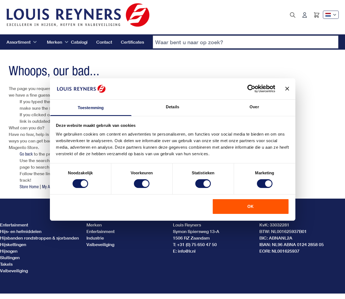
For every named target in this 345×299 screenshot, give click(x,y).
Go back (26, 153)
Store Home (29, 186)
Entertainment (14, 224)
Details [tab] (172, 106)
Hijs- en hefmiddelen (20, 231)
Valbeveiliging (14, 270)
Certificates (132, 41)
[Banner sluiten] (287, 89)
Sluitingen (10, 257)
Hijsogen (8, 250)
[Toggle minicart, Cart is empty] (316, 15)
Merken (54, 41)
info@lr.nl (187, 250)
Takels (6, 264)
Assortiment (19, 41)
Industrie (95, 237)
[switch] (141, 183)
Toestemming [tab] (91, 107)
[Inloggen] (304, 15)
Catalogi (79, 41)
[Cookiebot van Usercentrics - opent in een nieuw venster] (251, 89)
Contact (104, 41)
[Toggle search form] (292, 15)
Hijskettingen (13, 244)
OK (250, 206)
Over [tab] (254, 106)
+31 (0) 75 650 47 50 (197, 244)
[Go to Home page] (78, 15)
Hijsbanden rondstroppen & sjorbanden (39, 237)
